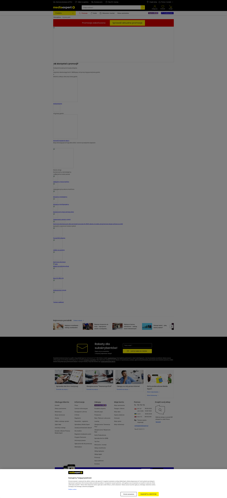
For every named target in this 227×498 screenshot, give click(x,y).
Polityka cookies (72, 489)
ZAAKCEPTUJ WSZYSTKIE (148, 494)
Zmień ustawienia (128, 494)
